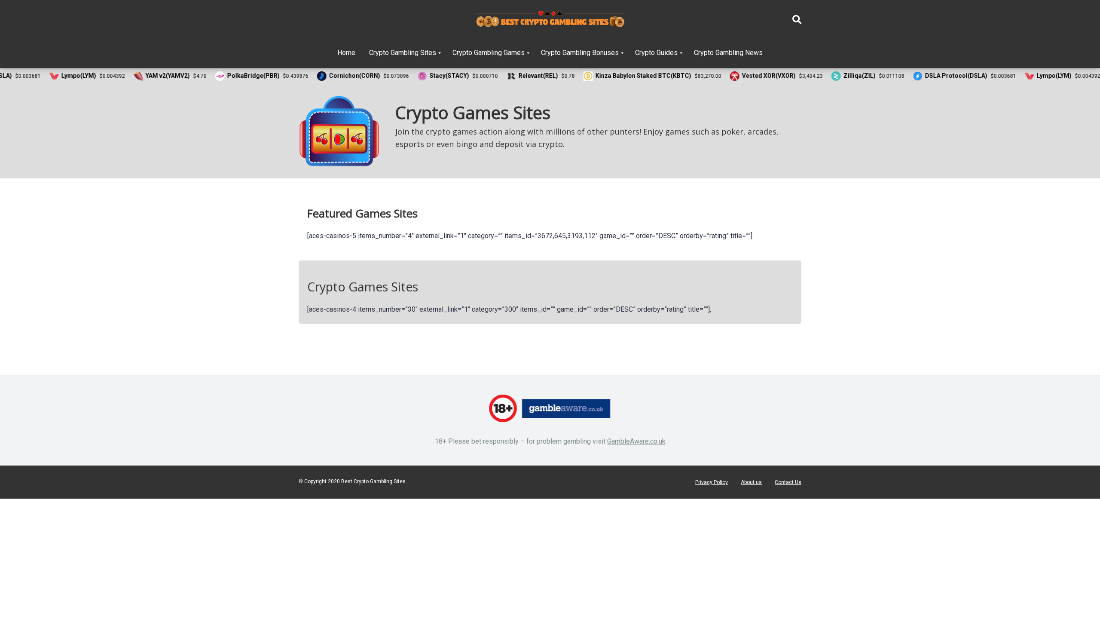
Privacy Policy (711, 482)
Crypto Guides (656, 53)
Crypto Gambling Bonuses (580, 53)
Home (346, 53)
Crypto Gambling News (728, 53)
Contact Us (788, 482)
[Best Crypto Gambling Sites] (550, 19)
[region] (550, 131)
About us (751, 482)
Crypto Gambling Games (488, 53)
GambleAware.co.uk (636, 441)
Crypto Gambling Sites (402, 53)
